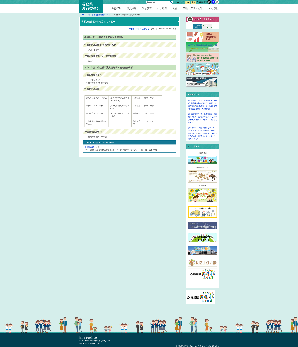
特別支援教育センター (207, 127)
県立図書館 (192, 130)
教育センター (193, 127)
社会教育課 (201, 103)
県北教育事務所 (194, 114)
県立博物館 (211, 130)
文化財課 (210, 103)
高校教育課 (200, 106)
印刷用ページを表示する (139, 28)
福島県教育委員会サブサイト (100, 14)
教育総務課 (192, 100)
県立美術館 (202, 130)
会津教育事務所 (203, 116)
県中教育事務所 (206, 114)
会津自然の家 (193, 133)
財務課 (200, 100)
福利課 (193, 103)
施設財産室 (208, 100)
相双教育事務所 (201, 119)
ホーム (83, 14)
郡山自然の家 (204, 133)
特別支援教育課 (194, 108)
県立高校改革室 (211, 106)
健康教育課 (89, 147)
